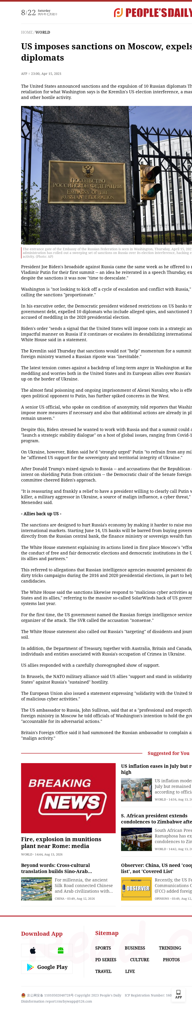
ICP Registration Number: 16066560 (153, 995)
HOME (27, 32)
